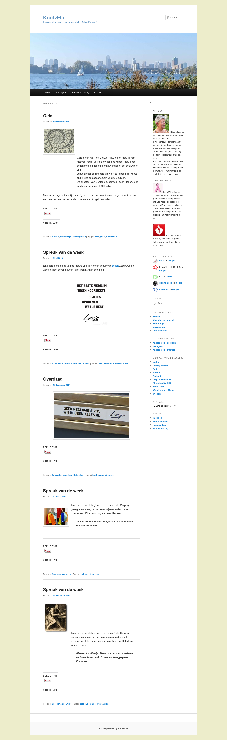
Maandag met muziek (164, 320)
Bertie (162, 260)
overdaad (102, 474)
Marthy (156, 372)
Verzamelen (159, 327)
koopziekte (109, 363)
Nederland (67, 474)
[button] (91, 415)
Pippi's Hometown (162, 379)
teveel (98, 574)
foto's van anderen (61, 363)
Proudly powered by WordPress (113, 728)
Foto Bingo (158, 323)
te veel (111, 474)
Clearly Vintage (160, 365)
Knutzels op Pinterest (164, 349)
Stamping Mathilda (162, 383)
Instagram (158, 346)
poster (126, 363)
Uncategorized (79, 236)
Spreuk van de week (63, 252)
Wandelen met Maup (163, 390)
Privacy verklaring (80, 92)
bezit (97, 236)
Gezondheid (111, 236)
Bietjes (171, 260)
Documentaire (160, 330)
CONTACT (99, 92)
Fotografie (57, 474)
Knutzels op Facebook (164, 342)
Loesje (115, 265)
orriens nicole (165, 282)
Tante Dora (158, 386)
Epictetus (89, 703)
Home (47, 92)
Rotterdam (78, 474)
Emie (155, 369)
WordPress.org (160, 428)
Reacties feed (159, 424)
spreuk (98, 703)
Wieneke (157, 393)
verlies (106, 703)
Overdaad (53, 379)
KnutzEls (53, 17)
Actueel (55, 236)
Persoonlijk (65, 236)
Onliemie (157, 376)
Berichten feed (160, 421)
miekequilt (164, 289)
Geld (48, 115)
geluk (102, 236)
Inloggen (157, 417)
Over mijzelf (60, 92)
